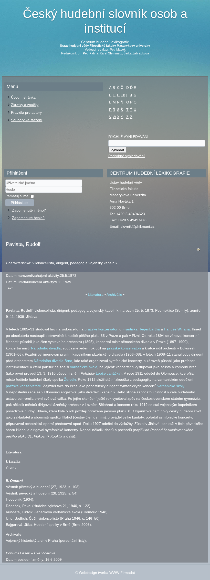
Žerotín (70, 379)
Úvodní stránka (23, 97)
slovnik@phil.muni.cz (137, 226)
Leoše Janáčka (108, 373)
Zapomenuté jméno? (29, 210)
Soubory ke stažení (26, 120)
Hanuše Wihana (177, 329)
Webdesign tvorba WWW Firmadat (107, 573)
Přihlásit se (19, 203)
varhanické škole (83, 367)
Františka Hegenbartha (141, 329)
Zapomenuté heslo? (28, 218)
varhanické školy (171, 386)
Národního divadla (46, 348)
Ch (123, 95)
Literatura (95, 294)
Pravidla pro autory (26, 112)
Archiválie (114, 294)
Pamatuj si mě (16, 196)
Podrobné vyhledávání (126, 156)
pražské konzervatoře (23, 386)
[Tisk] (198, 250)
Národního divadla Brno (53, 361)
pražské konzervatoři (101, 329)
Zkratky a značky (24, 105)
